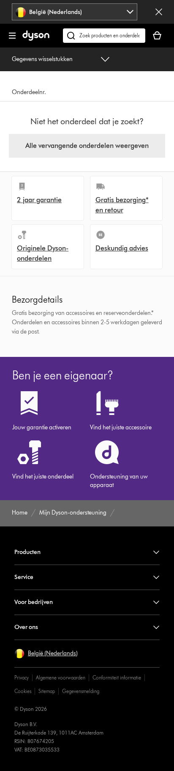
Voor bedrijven (33, 602)
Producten (27, 552)
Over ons (26, 627)
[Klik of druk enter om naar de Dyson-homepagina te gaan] (35, 38)
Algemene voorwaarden (60, 677)
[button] (46, 653)
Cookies (22, 691)
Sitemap (46, 691)
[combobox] (74, 11)
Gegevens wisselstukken (42, 59)
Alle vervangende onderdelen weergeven (87, 146)
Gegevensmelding (80, 691)
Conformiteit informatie (116, 677)
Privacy (21, 677)
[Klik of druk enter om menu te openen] (12, 35)
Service (23, 577)
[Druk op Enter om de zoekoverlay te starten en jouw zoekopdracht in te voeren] (104, 35)
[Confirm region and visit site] (158, 11)
